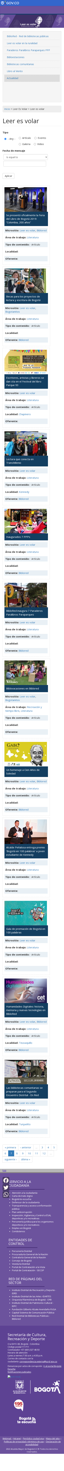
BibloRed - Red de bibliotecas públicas (28, 36)
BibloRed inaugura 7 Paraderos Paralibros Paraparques (24, 612)
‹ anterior (25, 1147)
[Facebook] (6, 1180)
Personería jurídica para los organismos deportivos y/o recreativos (33, 1223)
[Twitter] (6, 1187)
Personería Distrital (22, 1251)
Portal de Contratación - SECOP (28, 1270)
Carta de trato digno (22, 1195)
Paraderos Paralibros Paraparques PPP (28, 50)
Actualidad (12, 78)
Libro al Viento (15, 71)
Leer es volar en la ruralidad (22, 43)
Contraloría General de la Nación (29, 1257)
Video (40, 144)
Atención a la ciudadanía (24, 1192)
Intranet (17, 1438)
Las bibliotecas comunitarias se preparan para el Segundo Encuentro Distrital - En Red (24, 1091)
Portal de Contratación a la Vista (28, 1267)
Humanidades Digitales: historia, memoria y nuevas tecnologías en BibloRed (25, 1010)
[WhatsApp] (6, 1194)
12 (44, 1153)
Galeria (26, 144)
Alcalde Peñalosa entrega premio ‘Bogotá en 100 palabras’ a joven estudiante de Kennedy (25, 851)
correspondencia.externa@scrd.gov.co (38, 1361)
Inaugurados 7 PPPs (18, 536)
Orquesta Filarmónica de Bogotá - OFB (32, 1299)
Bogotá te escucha (21, 1199)
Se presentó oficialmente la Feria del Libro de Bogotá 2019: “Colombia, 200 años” (25, 218)
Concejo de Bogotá (22, 1260)
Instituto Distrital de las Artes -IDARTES (32, 1296)
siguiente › (11, 1159)
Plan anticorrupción (22, 1212)
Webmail (7, 1438)
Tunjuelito (25, 1124)
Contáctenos (18, 1231)
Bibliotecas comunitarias (20, 64)
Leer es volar (27, 230)
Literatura (33, 237)
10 (29, 1153)
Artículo (26, 138)
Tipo (5, 132)
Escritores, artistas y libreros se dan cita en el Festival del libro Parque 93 (25, 381)
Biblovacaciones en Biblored (22, 688)
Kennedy (24, 492)
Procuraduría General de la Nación (30, 1254)
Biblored (42, 230)
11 (36, 1153)
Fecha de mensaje (14, 150)
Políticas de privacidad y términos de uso (24, 1441)
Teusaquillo (25, 1042)
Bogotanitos (12, 311)
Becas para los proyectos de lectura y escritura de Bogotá (23, 298)
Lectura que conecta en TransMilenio (20, 460)
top (4, 1170)
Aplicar (8, 176)
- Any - (11, 138)
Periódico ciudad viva (33, 1438)
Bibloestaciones (15, 57)
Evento (42, 138)
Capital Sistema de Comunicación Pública (33, 1312)
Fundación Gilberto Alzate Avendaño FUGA (34, 1309)
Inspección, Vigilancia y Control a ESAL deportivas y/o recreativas (31, 1217)
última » (25, 1159)
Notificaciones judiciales (19, 1371)
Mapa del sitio (53, 1438)
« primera (10, 1147)
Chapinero (25, 414)
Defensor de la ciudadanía (26, 1202)
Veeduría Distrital (21, 1263)
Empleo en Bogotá (21, 1228)
